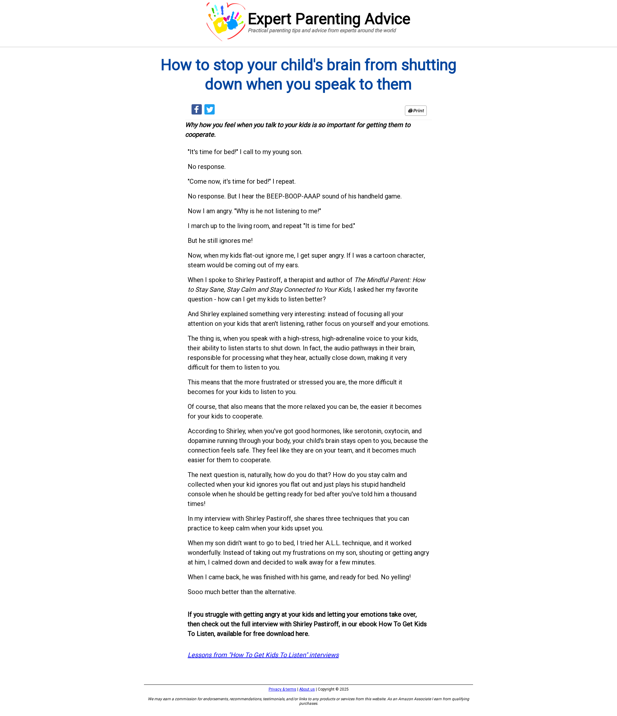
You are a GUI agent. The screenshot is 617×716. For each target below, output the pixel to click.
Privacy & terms (282, 689)
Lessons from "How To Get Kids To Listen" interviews (263, 655)
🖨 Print (416, 110)
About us (307, 689)
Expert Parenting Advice (329, 21)
